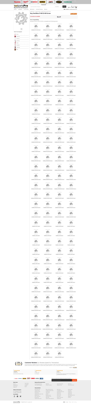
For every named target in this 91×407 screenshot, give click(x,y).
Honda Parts (70, 392)
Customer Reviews (39, 9)
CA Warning (26, 383)
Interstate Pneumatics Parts (39, 393)
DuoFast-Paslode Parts (38, 383)
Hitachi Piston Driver (60, 383)
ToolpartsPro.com (24, 401)
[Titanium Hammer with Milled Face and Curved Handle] (15, 38)
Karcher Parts (59, 393)
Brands (15, 9)
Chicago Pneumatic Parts (49, 389)
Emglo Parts (70, 390)
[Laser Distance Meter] (15, 47)
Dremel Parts (48, 390)
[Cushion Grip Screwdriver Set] (15, 40)
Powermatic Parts (48, 395)
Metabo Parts (37, 394)
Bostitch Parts (70, 388)
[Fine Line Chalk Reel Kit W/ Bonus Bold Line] (15, 36)
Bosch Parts (59, 388)
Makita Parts (70, 393)
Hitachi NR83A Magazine (38, 384)
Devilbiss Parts (32, 11)
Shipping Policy (15, 384)
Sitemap (26, 384)
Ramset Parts (59, 394)
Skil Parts (69, 396)
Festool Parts (37, 392)
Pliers (17, 49)
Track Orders (26, 9)
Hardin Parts (48, 392)
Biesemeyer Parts (37, 388)
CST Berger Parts (59, 389)
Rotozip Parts (37, 396)
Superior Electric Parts (38, 397)
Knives (17, 34)
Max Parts (47, 383)
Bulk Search (32, 9)
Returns (45, 9)
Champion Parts (37, 389)
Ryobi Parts (47, 396)
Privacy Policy (15, 385)
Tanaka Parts (59, 397)
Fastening (17, 40)
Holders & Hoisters (49, 384)
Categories (20, 9)
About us (14, 383)
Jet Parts (47, 393)
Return (26, 385)
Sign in (69, 7)
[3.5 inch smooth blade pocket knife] (15, 34)
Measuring (18, 36)
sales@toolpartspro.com (73, 9)
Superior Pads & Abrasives (50, 397)
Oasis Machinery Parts (71, 394)
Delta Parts (69, 389)
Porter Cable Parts (37, 395)
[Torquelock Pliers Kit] (15, 49)
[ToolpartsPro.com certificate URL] (73, 367)
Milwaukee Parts (59, 384)
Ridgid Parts (70, 395)
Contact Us (15, 386)
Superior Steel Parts (60, 396)
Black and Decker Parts (49, 388)
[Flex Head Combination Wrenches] (15, 45)
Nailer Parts (70, 383)
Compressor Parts (37, 11)
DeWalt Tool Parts (37, 390)
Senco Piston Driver (71, 384)
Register (73, 7)
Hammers (18, 38)
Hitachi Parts (59, 392)
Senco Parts (59, 395)
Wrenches (17, 45)
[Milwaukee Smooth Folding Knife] (15, 42)
